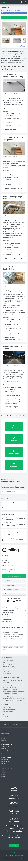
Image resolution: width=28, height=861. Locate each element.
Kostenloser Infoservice (14, 576)
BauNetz (3, 763)
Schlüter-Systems (7, 664)
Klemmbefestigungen (6, 634)
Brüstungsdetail (14, 634)
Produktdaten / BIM (7, 612)
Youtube (3, 780)
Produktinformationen (8, 610)
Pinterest (3, 774)
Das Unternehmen (5, 733)
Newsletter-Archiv (5, 740)
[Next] (23, 28)
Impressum (22, 858)
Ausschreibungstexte (7, 614)
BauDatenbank (4, 759)
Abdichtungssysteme (8, 707)
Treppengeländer (6, 638)
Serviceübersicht (5, 746)
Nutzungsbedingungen (8, 858)
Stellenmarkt (4, 753)
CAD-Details (5, 617)
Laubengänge (5, 647)
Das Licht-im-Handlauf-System (11, 687)
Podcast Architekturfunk (6, 781)
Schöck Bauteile (7, 673)
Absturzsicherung (18, 645)
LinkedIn (3, 776)
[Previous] (4, 28)
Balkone (11, 638)
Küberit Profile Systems (9, 666)
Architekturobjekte (7, 619)
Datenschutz (16, 858)
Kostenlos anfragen (14, 845)
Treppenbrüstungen (14, 632)
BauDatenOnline (5, 761)
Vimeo (2, 778)
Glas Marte (6, 671)
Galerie (15, 13)
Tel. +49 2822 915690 (8, 566)
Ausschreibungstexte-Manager (8, 750)
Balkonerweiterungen (11, 640)
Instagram (3, 772)
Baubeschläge (5, 645)
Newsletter (3, 748)
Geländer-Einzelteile (6, 632)
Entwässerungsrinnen (8, 711)
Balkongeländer (21, 634)
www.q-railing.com (7, 571)
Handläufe (17, 636)
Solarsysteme (6, 716)
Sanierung (21, 647)
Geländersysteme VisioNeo (10, 689)
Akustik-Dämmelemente (9, 709)
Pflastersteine (6, 713)
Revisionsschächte (8, 714)
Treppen (4, 640)
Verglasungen (5, 649)
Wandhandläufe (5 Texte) (8, 491)
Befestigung (11, 647)
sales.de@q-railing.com (8, 569)
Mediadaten (4, 738)
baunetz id (3, 765)
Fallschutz (16, 647)
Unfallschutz (11, 645)
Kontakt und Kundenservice (7, 735)
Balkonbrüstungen (18, 638)
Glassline (5, 662)
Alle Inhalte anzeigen (7, 621)
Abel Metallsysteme (8, 660)
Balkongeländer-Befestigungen (8, 636)
